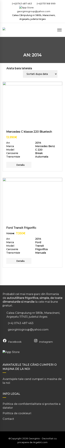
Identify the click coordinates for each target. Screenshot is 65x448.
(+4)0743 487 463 (21, 3)
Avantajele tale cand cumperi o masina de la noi (32, 380)
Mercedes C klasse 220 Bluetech (29, 131)
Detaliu (20, 164)
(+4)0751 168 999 (45, 3)
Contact (8, 419)
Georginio (34, 438)
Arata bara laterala (19, 68)
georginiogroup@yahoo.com (33, 11)
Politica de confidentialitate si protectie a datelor (31, 405)
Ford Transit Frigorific (21, 227)
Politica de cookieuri (17, 413)
